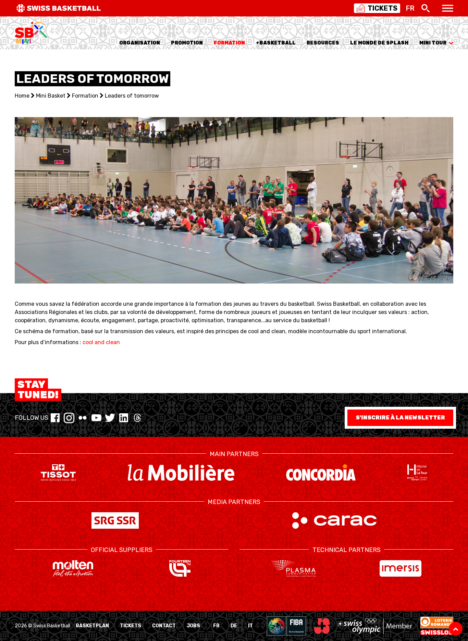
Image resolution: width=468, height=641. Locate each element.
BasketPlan (92, 626)
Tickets (130, 626)
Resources (323, 43)
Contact (164, 626)
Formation (229, 43)
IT (250, 626)
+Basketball (276, 43)
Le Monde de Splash (379, 43)
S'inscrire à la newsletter (400, 417)
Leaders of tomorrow (132, 95)
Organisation (139, 43)
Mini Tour (432, 43)
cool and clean (101, 342)
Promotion (187, 43)
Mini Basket (50, 95)
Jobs (193, 626)
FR (216, 626)
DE (234, 626)
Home (22, 95)
